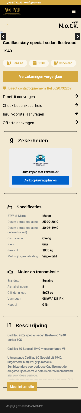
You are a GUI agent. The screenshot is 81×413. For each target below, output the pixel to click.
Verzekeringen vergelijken (40, 76)
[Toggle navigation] (74, 11)
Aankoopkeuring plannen (40, 180)
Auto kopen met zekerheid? (40, 172)
